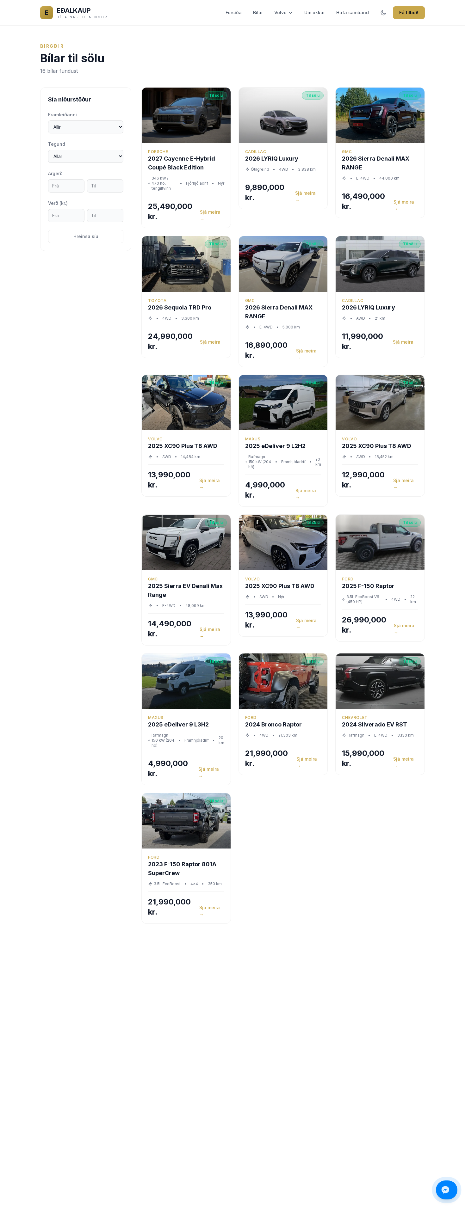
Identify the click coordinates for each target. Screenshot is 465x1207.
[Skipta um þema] (383, 12)
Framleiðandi (62, 114)
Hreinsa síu (85, 236)
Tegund (56, 144)
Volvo (280, 12)
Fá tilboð (408, 12)
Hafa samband (352, 12)
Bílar (258, 12)
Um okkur (314, 12)
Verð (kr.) (58, 203)
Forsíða (234, 12)
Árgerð (55, 173)
